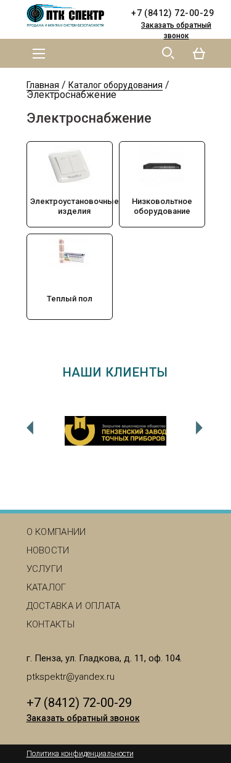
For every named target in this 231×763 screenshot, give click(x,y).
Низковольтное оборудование (162, 206)
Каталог (46, 587)
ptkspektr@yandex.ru (70, 676)
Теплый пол (69, 298)
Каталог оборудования (115, 85)
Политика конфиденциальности (80, 753)
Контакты (50, 624)
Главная (42, 85)
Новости (48, 550)
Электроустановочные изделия (74, 206)
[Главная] (69, 16)
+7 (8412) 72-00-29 (172, 13)
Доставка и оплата (73, 605)
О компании (56, 531)
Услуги (44, 568)
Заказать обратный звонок (176, 30)
